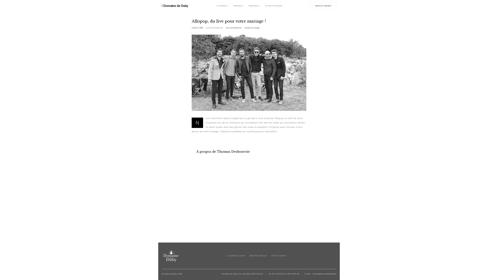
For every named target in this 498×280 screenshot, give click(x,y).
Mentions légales (258, 256)
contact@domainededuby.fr (324, 274)
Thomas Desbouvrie (215, 28)
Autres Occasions (273, 6)
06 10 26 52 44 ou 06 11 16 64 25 (285, 274)
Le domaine (221, 6)
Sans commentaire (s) (233, 28)
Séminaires (253, 6)
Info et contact (278, 256)
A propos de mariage (252, 28)
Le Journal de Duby (235, 256)
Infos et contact (323, 6)
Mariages (238, 6)
